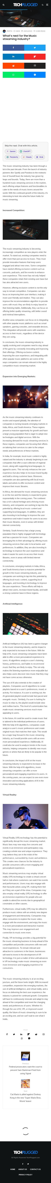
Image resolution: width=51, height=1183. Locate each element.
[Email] (35, 66)
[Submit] (13, 66)
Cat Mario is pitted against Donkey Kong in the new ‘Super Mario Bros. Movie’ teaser (25, 1096)
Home (12, 1169)
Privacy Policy (25, 1175)
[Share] (13, 48)
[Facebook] (22, 1164)
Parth (9, 31)
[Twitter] (28, 1164)
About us (22, 1169)
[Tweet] (35, 48)
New (18, 31)
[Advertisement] (25, 113)
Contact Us (35, 1169)
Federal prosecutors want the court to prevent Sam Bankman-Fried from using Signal (25, 1069)
